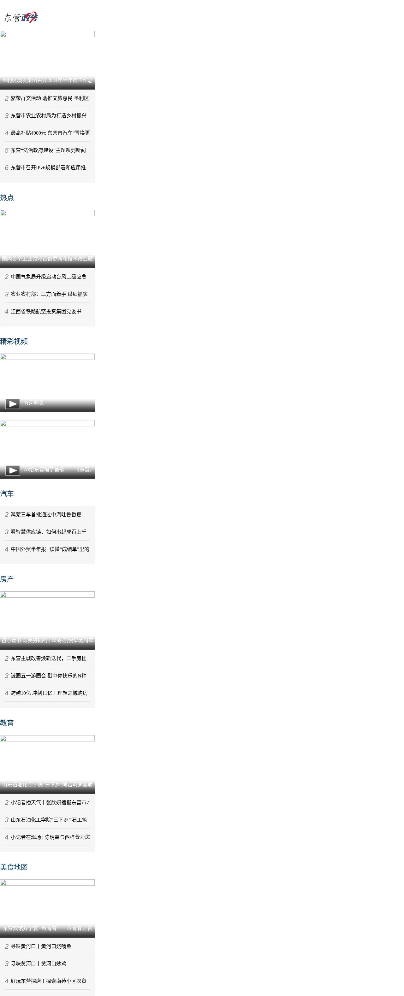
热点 (7, 198)
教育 (7, 723)
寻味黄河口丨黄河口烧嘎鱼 (41, 946)
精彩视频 (14, 341)
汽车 (7, 494)
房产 (7, 579)
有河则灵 (34, 403)
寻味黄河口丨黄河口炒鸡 (38, 963)
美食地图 (14, 867)
